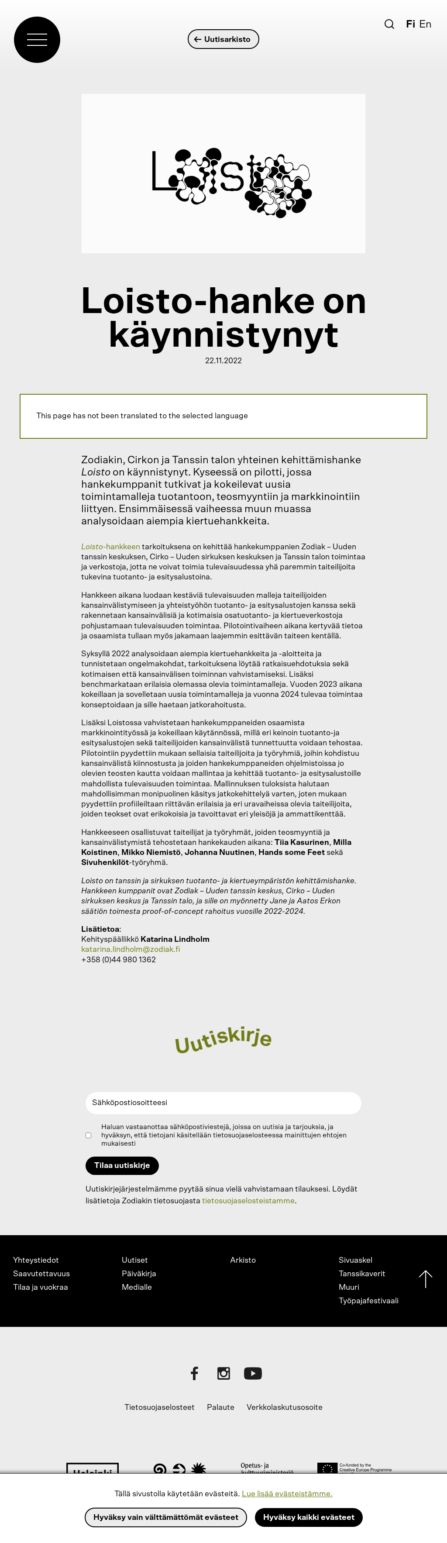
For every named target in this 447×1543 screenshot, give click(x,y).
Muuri (349, 1288)
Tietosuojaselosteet (159, 1408)
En (425, 24)
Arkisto (243, 1260)
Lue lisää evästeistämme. (287, 1494)
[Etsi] (389, 24)
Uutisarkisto (227, 40)
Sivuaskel (355, 1260)
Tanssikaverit (362, 1274)
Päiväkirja (139, 1274)
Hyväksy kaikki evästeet (308, 1518)
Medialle (137, 1288)
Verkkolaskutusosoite (285, 1408)
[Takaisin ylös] (425, 1281)
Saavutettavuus (41, 1274)
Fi (410, 24)
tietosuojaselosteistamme (248, 1201)
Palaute (220, 1408)
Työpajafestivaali (369, 1301)
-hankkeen (110, 547)
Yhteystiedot (36, 1260)
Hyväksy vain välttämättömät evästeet (165, 1518)
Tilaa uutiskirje (122, 1166)
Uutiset (135, 1260)
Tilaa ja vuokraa (40, 1288)
